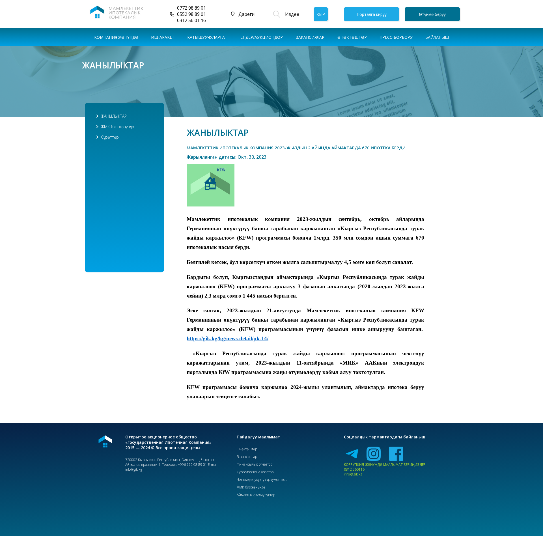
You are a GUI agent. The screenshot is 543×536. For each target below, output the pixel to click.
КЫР (320, 14)
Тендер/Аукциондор (260, 37)
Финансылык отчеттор (254, 464)
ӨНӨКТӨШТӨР (352, 37)
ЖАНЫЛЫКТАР (114, 116)
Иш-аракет (162, 37)
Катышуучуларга (206, 37)
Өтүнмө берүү (432, 14)
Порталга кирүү (372, 14)
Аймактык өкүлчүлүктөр (256, 494)
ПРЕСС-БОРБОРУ (396, 37)
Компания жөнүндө (116, 37)
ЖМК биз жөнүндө (117, 126)
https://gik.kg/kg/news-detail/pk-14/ (227, 338)
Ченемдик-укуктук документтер (262, 479)
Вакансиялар (310, 37)
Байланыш (437, 37)
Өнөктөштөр (247, 449)
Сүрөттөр (110, 137)
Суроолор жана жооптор (255, 472)
